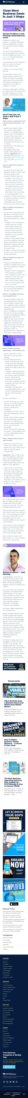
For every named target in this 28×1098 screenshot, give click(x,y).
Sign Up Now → (9, 1067)
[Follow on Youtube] (13, 1082)
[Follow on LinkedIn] (10, 1082)
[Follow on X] (7, 1082)
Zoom (22, 155)
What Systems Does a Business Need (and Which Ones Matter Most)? (14, 704)
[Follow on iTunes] (16, 1082)
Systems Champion (8, 947)
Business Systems (8, 937)
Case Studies (6, 940)
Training (5, 949)
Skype (6, 159)
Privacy (23, 1086)
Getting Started (7, 942)
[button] (14, 104)
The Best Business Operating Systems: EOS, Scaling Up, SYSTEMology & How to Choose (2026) (13, 782)
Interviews (6, 944)
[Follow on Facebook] (4, 1082)
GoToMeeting (19, 157)
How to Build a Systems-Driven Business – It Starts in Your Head (13, 742)
